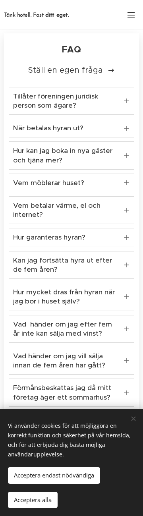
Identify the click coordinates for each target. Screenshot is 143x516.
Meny (131, 15)
